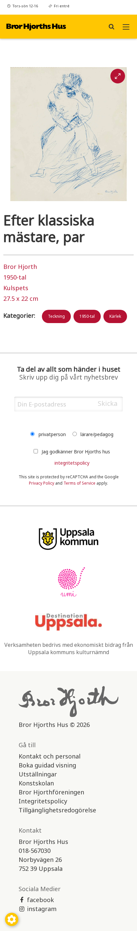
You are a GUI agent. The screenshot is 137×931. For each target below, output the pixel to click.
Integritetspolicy (43, 801)
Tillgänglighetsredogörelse (57, 810)
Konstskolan (36, 783)
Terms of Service (79, 483)
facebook (40, 900)
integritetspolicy (72, 463)
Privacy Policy (41, 483)
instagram (42, 909)
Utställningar (38, 774)
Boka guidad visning (47, 765)
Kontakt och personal (49, 756)
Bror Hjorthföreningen (51, 792)
